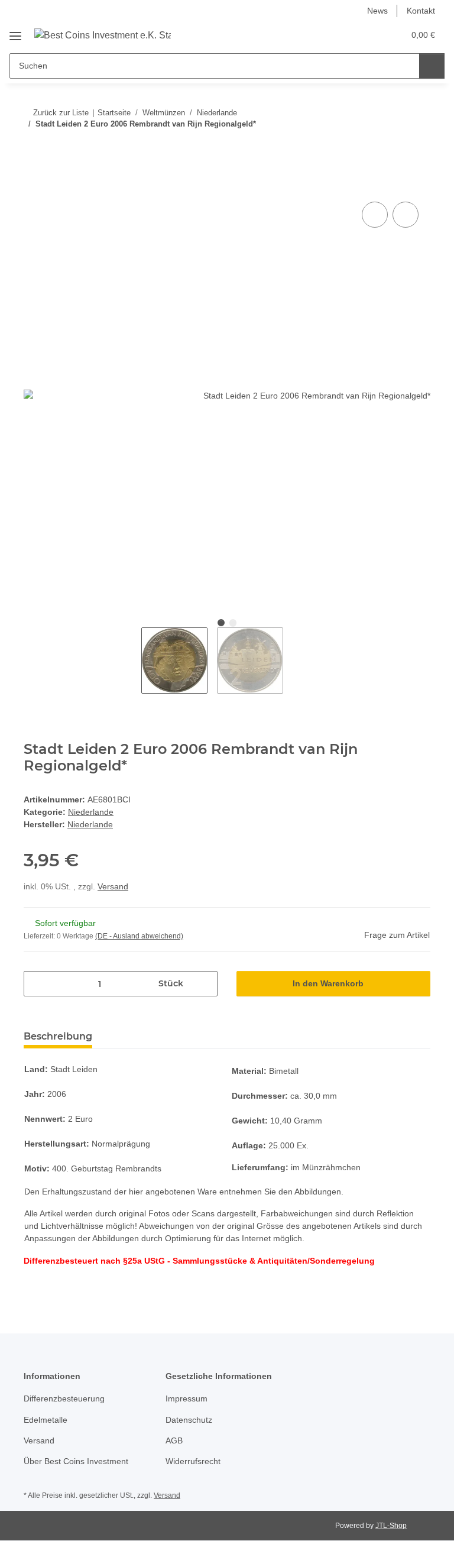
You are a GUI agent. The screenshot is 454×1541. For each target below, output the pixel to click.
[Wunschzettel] (372, 35)
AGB (174, 1440)
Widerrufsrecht (193, 1461)
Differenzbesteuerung (64, 1398)
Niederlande (91, 812)
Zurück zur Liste (61, 112)
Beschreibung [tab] (58, 1036)
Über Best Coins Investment (76, 1461)
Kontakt (421, 10)
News (377, 10)
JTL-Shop (391, 1525)
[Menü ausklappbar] (15, 31)
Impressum (186, 1398)
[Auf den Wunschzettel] (406, 215)
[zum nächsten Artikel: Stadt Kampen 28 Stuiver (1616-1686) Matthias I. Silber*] (417, 147)
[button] (348, 35)
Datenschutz (189, 1420)
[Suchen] (432, 66)
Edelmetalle (45, 1420)
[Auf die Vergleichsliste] (375, 215)
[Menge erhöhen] (204, 984)
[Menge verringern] (37, 984)
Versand (113, 886)
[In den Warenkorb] (33, 185)
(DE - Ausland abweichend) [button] (139, 936)
